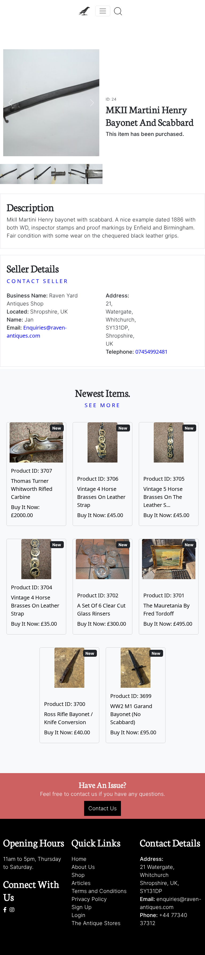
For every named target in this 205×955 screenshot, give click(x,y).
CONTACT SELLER (37, 281)
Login (78, 915)
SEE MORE (103, 405)
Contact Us (102, 808)
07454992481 (151, 351)
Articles (81, 883)
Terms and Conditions (99, 891)
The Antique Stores (96, 923)
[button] (10, 102)
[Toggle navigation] (102, 11)
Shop (78, 875)
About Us (83, 867)
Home (79, 859)
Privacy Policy (89, 899)
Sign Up (82, 907)
